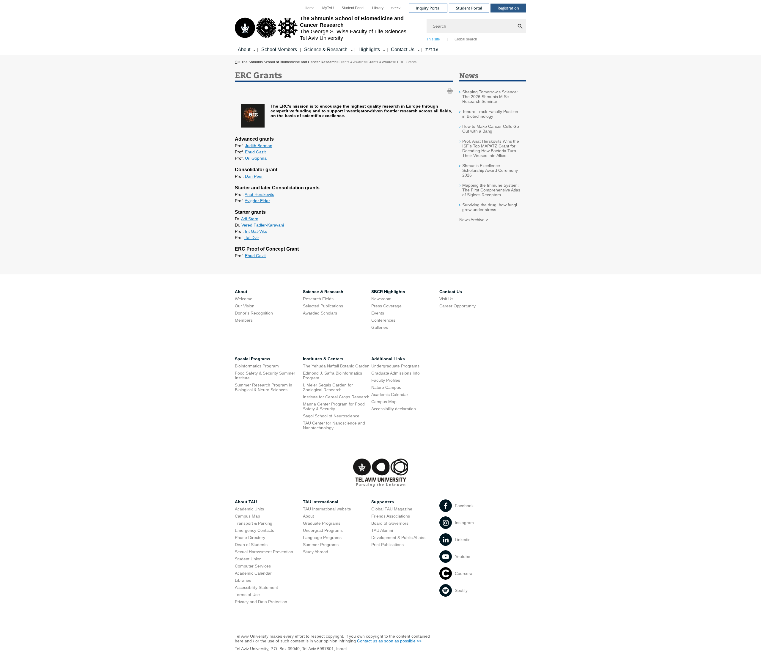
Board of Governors (389, 523)
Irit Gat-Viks (256, 231)
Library (377, 8)
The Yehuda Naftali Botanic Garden (336, 366)
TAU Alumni (382, 530)
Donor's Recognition (254, 313)
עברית (395, 8)
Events (377, 313)
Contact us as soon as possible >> (389, 641)
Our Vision (244, 306)
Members (244, 320)
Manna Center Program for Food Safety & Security (334, 406)
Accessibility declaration (393, 408)
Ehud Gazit (255, 152)
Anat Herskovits (259, 194)
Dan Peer (254, 176)
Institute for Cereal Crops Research (336, 396)
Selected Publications (323, 306)
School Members (279, 49)
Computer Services (253, 566)
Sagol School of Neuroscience (331, 416)
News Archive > (473, 219)
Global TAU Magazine (391, 509)
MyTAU (328, 8)
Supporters (382, 501)
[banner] (380, 27)
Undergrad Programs (323, 530)
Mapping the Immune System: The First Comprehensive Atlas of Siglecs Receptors (491, 190)
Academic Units (249, 509)
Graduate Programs (321, 523)
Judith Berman (258, 145)
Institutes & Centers (323, 358)
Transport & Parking (253, 523)
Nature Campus (386, 387)
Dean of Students (251, 544)
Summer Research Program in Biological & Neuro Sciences (263, 387)
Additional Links (388, 358)
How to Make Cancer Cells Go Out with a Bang (490, 128)
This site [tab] (433, 39)
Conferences (383, 320)
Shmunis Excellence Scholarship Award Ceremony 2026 (490, 170)
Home (310, 8)
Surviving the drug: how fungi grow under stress (489, 207)
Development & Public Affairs (398, 537)
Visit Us (446, 298)
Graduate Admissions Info (395, 373)
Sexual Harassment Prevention (264, 551)
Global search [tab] (466, 39)
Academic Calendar (389, 394)
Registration (508, 8)
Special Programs (252, 358)
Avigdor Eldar (257, 200)
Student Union (248, 558)
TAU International (320, 501)
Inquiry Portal (428, 8)
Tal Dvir (251, 237)
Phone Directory (250, 537)
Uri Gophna (256, 158)
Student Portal (353, 8)
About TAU (246, 501)
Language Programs (322, 537)
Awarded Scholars (320, 313)
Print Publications (387, 544)
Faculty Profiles (385, 380)
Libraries (243, 580)
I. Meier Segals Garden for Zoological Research (328, 387)
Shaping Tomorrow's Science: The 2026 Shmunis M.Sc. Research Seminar (490, 96)
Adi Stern (249, 218)
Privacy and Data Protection (261, 601)
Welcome (243, 298)
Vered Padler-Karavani (262, 225)
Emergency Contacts (254, 530)
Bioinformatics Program (257, 366)
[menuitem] (309, 8)
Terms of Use (247, 594)
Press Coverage (386, 306)
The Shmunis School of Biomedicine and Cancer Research (237, 62)
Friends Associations (390, 516)
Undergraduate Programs (395, 366)
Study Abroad (315, 551)
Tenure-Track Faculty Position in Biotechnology (490, 114)
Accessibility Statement (256, 587)
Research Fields (318, 298)
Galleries (379, 327)
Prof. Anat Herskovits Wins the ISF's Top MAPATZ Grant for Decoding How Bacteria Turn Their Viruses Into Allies (490, 148)
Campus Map (384, 401)
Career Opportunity (457, 306)
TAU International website (327, 509)
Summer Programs (321, 544)
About (308, 516)
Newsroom (381, 298)
